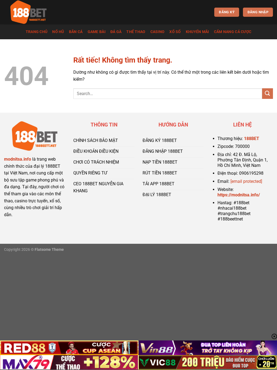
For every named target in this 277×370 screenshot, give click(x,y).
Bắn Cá (76, 32)
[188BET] (31, 12)
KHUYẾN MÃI (197, 32)
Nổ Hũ (58, 32)
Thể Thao (135, 32)
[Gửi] (267, 93)
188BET (251, 138)
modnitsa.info (17, 159)
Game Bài (96, 32)
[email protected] (246, 181)
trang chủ (37, 32)
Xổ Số (175, 32)
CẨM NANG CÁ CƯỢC (233, 32)
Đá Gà (115, 32)
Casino (157, 32)
